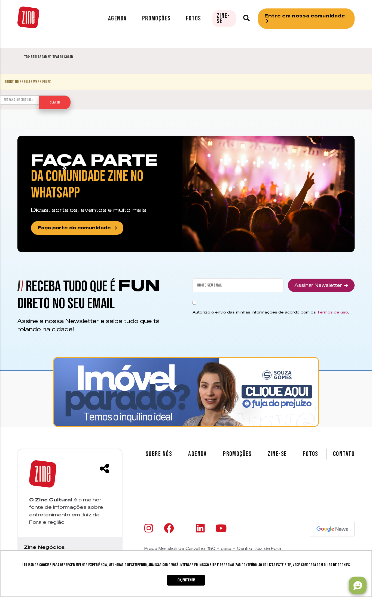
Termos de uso (332, 312)
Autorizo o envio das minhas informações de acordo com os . (271, 312)
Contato (344, 454)
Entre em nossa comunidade (304, 16)
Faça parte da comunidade (74, 227)
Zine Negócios (44, 547)
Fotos (193, 18)
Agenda (117, 18)
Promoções (156, 18)
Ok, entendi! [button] (186, 580)
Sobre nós (159, 454)
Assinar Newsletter (318, 285)
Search (55, 102)
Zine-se (223, 18)
